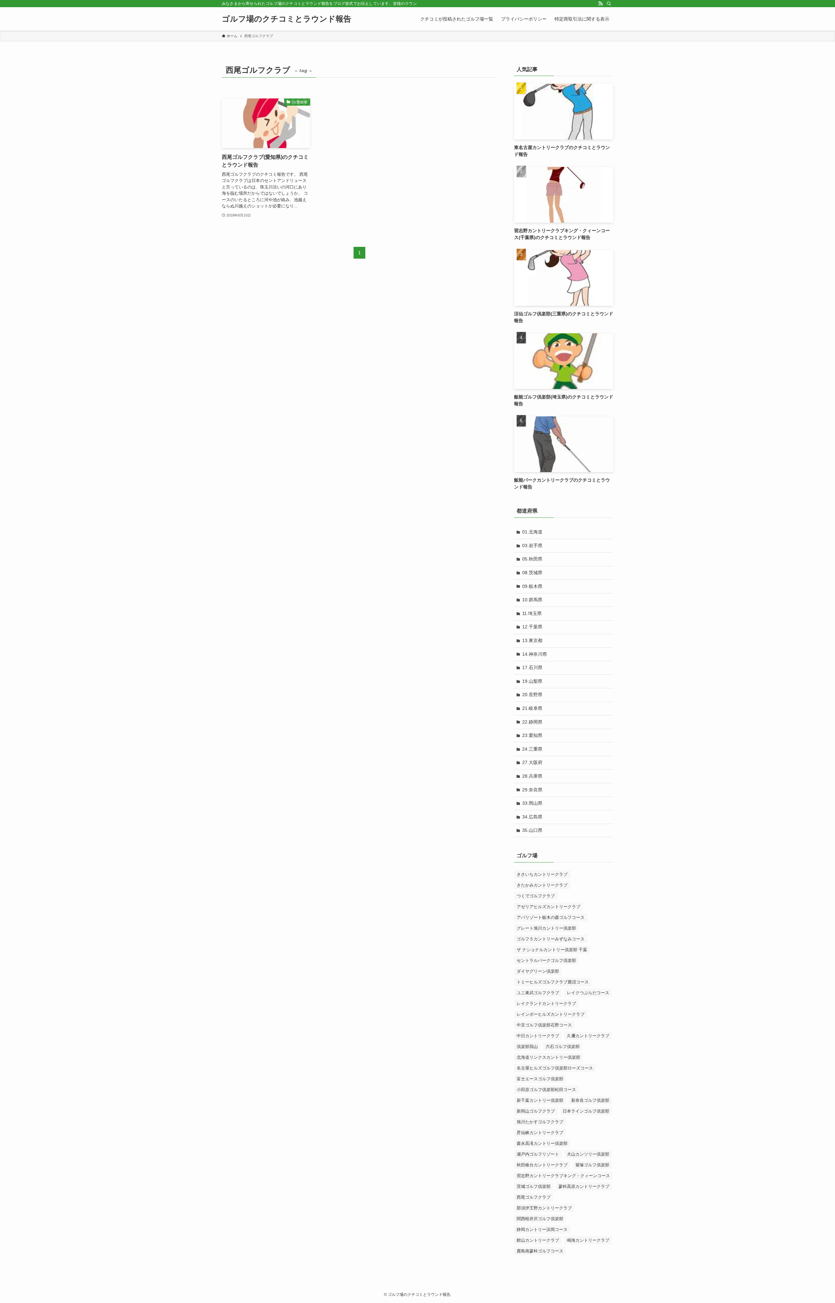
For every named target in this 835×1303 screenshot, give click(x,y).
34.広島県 (532, 816)
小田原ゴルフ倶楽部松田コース (546, 1089)
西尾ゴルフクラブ (534, 1197)
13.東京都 (532, 640)
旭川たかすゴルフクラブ (540, 1121)
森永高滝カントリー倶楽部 (542, 1143)
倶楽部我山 (527, 1046)
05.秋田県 (532, 559)
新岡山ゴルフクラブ (536, 1111)
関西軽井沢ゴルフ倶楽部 (540, 1218)
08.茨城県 (532, 572)
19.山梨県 (532, 681)
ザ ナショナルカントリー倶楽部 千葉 (552, 949)
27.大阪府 (532, 762)
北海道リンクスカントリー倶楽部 (548, 1057)
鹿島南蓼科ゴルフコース (540, 1251)
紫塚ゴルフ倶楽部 (592, 1164)
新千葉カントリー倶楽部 (540, 1100)
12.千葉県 (532, 626)
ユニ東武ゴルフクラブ (538, 992)
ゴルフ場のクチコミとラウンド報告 (286, 19)
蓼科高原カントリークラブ (583, 1186)
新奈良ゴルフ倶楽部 (590, 1100)
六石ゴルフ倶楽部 (563, 1046)
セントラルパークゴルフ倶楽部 (546, 960)
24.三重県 (532, 749)
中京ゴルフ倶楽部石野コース (544, 1025)
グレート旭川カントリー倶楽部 (546, 928)
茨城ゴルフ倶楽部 (534, 1186)
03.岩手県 (532, 545)
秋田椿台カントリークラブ (542, 1164)
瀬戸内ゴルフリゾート (538, 1154)
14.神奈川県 (534, 654)
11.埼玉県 (532, 613)
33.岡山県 (532, 803)
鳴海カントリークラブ (588, 1240)
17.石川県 (532, 667)
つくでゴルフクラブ (536, 895)
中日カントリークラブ (538, 1035)
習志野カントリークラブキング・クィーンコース (563, 1175)
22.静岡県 (532, 722)
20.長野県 (532, 694)
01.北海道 (532, 531)
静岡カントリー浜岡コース (542, 1229)
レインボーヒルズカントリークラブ (550, 1014)
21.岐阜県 (532, 708)
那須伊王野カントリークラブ (544, 1208)
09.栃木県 (532, 586)
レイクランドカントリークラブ (546, 1003)
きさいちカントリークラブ (542, 874)
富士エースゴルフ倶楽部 (540, 1078)
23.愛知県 (532, 735)
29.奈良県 (532, 789)
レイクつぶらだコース (588, 992)
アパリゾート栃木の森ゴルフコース (550, 917)
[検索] (609, 3)
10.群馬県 (532, 599)
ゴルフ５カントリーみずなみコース (550, 938)
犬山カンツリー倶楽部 (588, 1154)
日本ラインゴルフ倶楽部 (586, 1111)
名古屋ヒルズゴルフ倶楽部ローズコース (555, 1068)
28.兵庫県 (532, 776)
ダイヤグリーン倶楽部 (538, 971)
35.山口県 (532, 830)
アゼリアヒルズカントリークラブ (548, 906)
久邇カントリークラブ (588, 1035)
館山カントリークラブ (538, 1240)
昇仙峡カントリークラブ (540, 1132)
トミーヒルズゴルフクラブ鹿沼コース (553, 982)
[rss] (600, 3)
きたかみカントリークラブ (542, 885)
